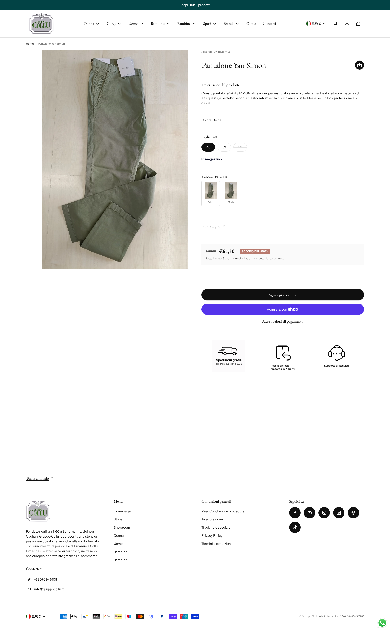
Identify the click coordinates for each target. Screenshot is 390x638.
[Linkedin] (338, 512)
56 (240, 147)
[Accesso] (347, 23)
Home (30, 43)
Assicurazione (212, 519)
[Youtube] (309, 512)
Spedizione (230, 258)
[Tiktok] (295, 527)
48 (208, 147)
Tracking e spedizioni (217, 527)
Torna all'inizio (37, 478)
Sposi (207, 23)
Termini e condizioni (217, 544)
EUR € (316, 24)
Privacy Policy (212, 535)
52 (224, 147)
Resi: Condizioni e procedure (223, 511)
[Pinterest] (353, 512)
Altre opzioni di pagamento (282, 321)
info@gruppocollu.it (49, 589)
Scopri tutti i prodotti (195, 5)
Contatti (269, 23)
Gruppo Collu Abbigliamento (320, 616)
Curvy (111, 23)
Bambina (184, 23)
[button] (335, 23)
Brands (229, 23)
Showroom (122, 527)
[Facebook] (295, 512)
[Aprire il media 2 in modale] (115, 159)
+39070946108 (45, 579)
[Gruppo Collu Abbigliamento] (41, 23)
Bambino (158, 23)
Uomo (133, 23)
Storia (118, 519)
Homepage (122, 511)
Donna (89, 23)
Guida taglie (211, 226)
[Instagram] (324, 512)
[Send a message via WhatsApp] (382, 622)
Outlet (251, 23)
